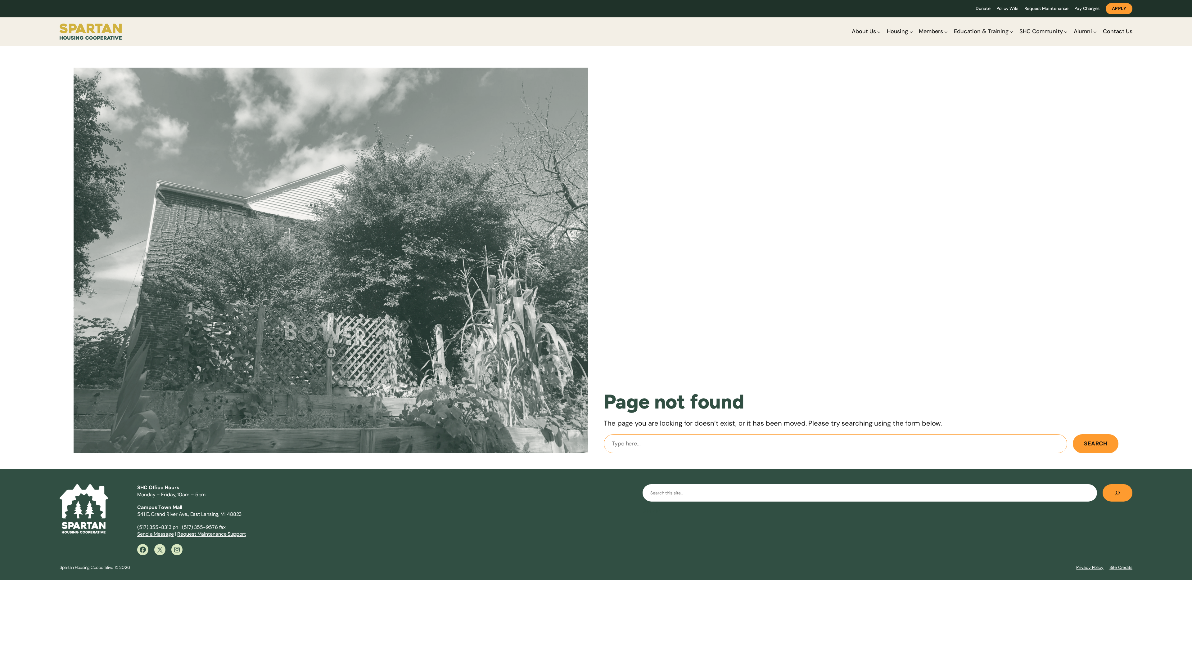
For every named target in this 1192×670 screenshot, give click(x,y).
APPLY (1119, 8)
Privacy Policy (1090, 567)
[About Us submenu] (879, 32)
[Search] (1117, 493)
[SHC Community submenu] (1066, 32)
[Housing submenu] (911, 32)
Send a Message (155, 534)
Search (1095, 443)
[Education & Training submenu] (1011, 32)
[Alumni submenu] (1095, 32)
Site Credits (1120, 567)
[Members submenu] (946, 32)
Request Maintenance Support (211, 534)
